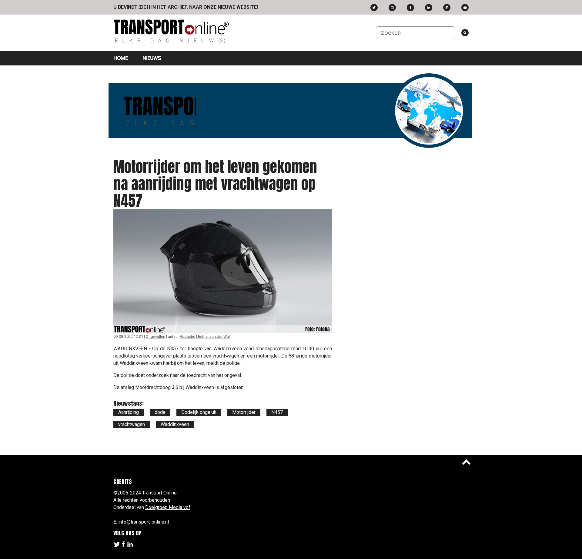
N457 (277, 412)
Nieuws (151, 58)
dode (160, 412)
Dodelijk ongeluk (198, 412)
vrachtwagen (131, 424)
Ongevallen (155, 336)
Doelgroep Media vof (167, 507)
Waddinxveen (175, 424)
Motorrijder (244, 412)
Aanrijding (128, 412)
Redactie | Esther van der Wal (205, 336)
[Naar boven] (466, 462)
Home (120, 58)
